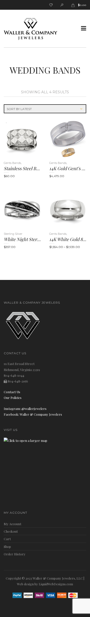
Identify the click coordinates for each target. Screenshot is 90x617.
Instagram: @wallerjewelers (25, 408)
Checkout (11, 531)
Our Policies (13, 397)
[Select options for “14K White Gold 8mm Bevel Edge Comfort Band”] (60, 210)
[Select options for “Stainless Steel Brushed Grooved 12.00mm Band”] (14, 139)
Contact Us (12, 392)
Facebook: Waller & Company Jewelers (33, 414)
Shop (7, 546)
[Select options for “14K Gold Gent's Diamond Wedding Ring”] (60, 139)
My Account (12, 524)
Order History (15, 554)
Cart (7, 539)
